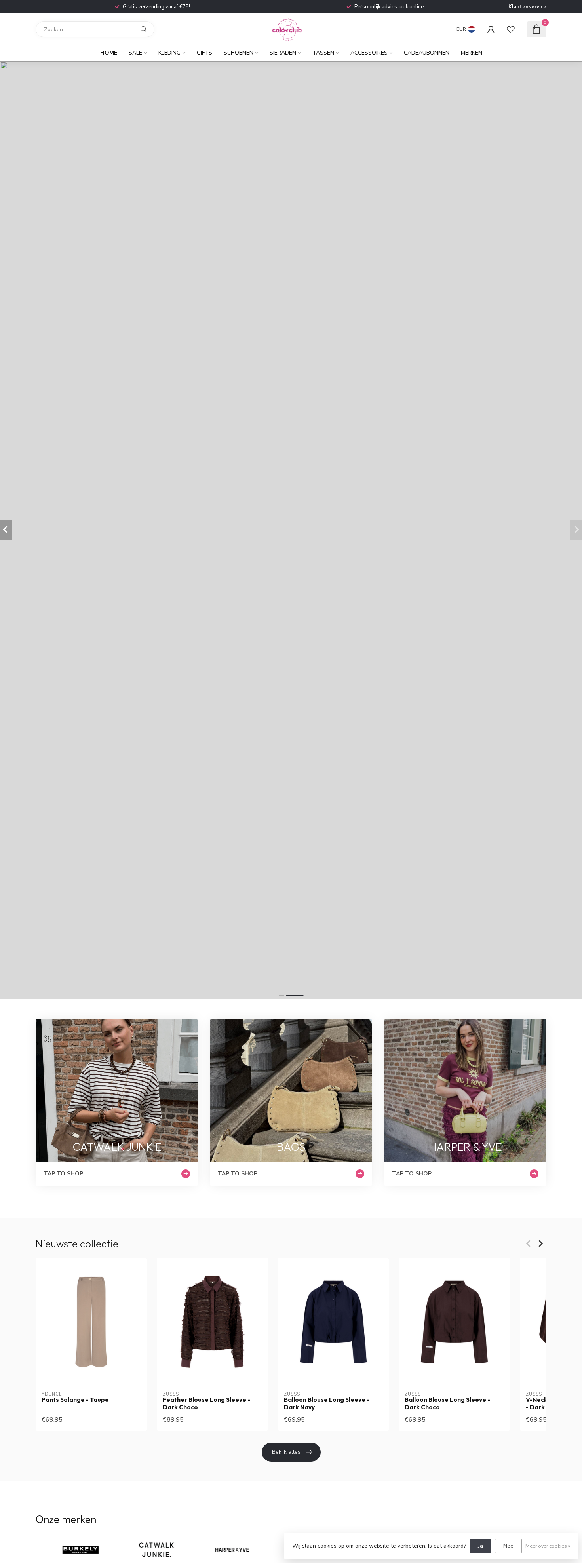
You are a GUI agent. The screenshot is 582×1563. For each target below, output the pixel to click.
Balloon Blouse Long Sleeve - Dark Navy (326, 1403)
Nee (508, 1546)
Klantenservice (527, 6)
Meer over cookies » (547, 1545)
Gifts (204, 53)
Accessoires (369, 53)
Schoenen (238, 53)
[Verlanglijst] (511, 29)
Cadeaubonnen (426, 53)
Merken (471, 53)
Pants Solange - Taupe (75, 1399)
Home (108, 53)
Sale (135, 53)
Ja (480, 1546)
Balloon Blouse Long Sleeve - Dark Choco (447, 1403)
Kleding (169, 53)
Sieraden (283, 53)
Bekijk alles (286, 1452)
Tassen (323, 53)
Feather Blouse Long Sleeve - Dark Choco (206, 1403)
